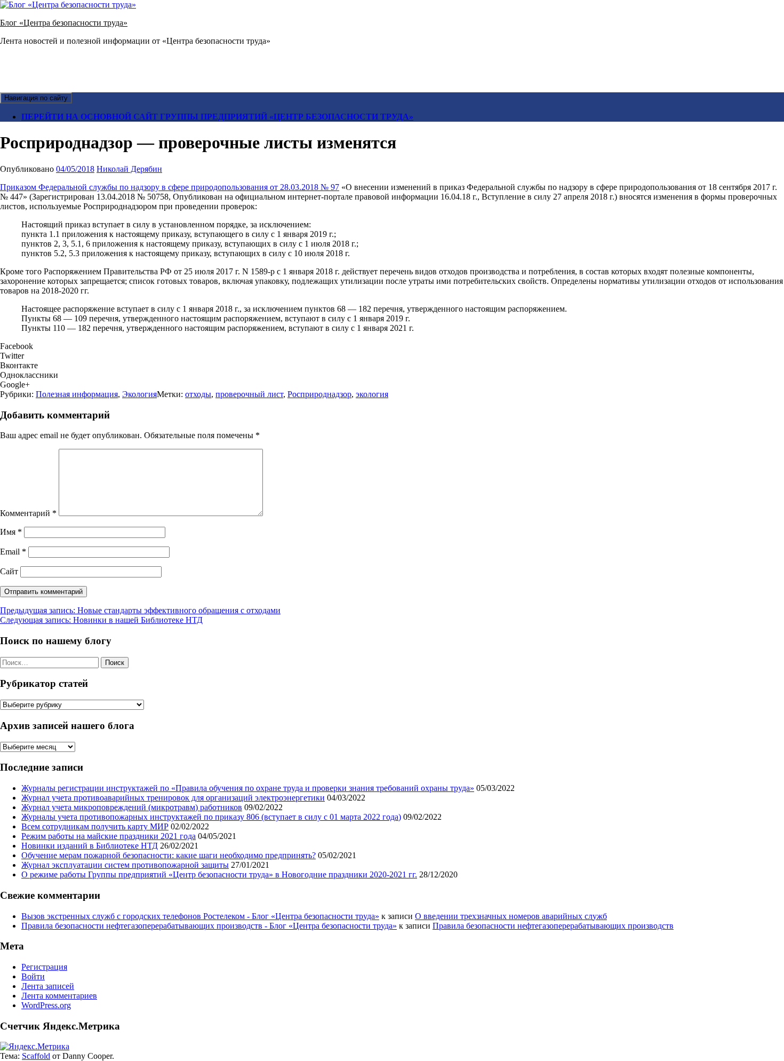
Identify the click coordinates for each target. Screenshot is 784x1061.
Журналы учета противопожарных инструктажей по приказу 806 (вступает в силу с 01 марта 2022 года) (211, 816)
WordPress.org (46, 1005)
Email (13, 551)
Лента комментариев (59, 995)
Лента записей (47, 986)
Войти (33, 976)
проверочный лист (249, 394)
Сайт (9, 571)
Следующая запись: (101, 619)
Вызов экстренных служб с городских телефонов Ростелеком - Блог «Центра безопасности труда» (200, 916)
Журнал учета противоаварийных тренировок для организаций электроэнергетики (173, 797)
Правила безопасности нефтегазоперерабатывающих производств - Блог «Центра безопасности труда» (209, 925)
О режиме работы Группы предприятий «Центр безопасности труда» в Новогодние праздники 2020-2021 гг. (219, 874)
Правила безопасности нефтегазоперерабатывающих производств (553, 925)
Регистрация (44, 966)
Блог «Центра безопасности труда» (63, 22)
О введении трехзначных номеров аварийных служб (511, 916)
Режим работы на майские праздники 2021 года (108, 836)
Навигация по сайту (36, 98)
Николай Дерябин (129, 168)
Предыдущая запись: (140, 610)
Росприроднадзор (319, 394)
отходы (198, 394)
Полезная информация (77, 394)
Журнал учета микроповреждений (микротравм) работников (131, 807)
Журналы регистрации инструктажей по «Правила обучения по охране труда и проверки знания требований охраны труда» (247, 788)
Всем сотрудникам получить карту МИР (95, 826)
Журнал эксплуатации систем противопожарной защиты (125, 864)
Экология (139, 394)
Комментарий (28, 513)
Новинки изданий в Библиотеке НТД (89, 845)
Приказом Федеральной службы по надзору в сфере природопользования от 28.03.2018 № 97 (169, 187)
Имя (11, 531)
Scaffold (36, 1055)
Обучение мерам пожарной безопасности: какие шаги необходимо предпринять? (168, 855)
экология (372, 394)
